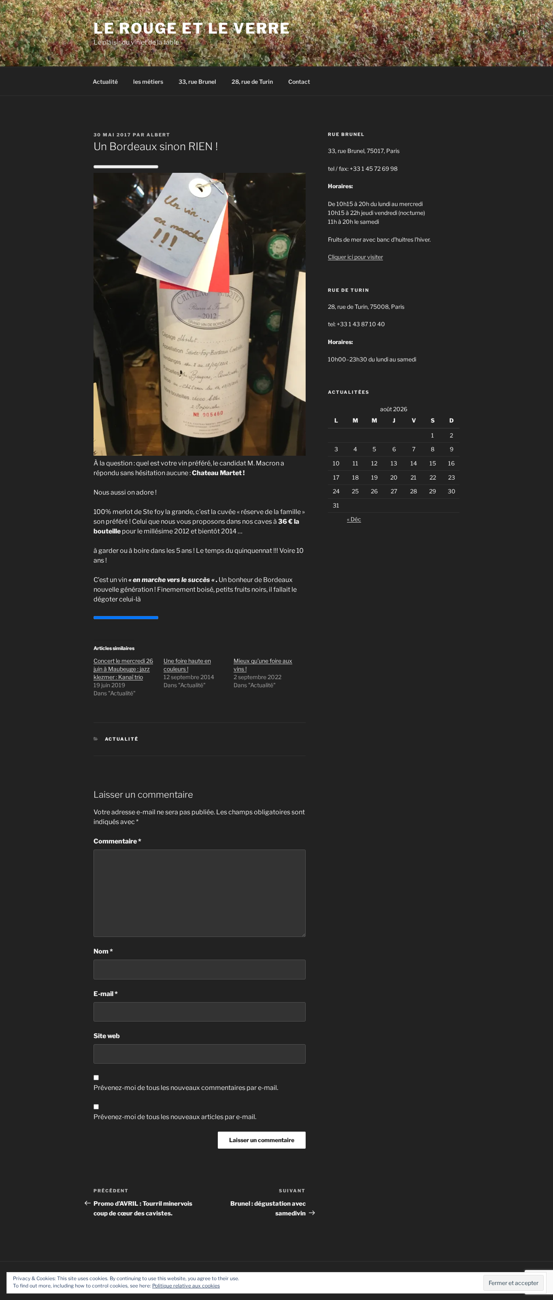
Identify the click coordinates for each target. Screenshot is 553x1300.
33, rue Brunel (197, 81)
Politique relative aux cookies (186, 1286)
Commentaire (117, 841)
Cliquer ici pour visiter (355, 256)
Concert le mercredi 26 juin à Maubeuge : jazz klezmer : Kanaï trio (123, 668)
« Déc (354, 519)
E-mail (106, 994)
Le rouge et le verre (192, 28)
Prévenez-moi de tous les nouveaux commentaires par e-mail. (186, 1088)
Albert (158, 135)
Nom (103, 951)
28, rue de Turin (252, 81)
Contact (299, 81)
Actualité (105, 81)
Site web (107, 1036)
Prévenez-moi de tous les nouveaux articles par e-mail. (175, 1117)
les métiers (148, 81)
